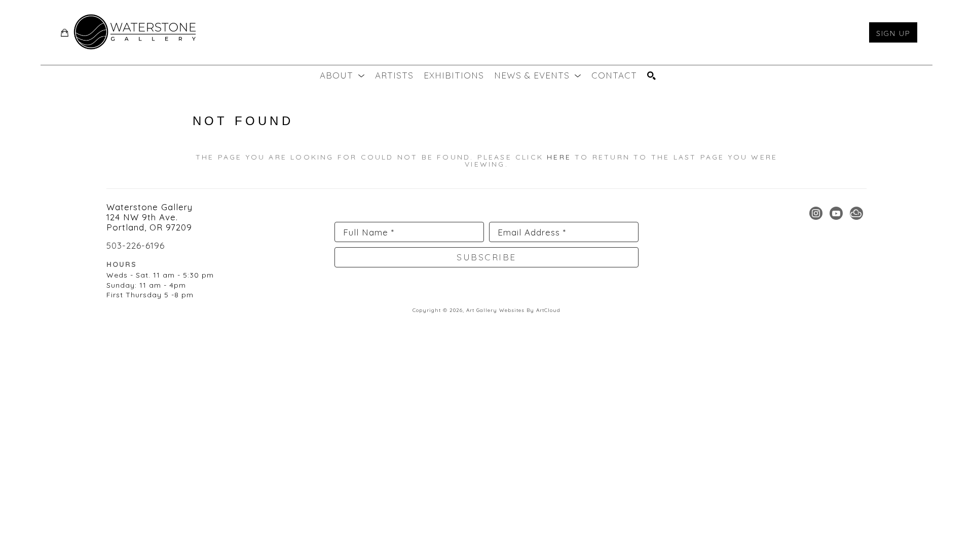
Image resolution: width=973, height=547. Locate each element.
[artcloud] (856, 213)
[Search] (651, 75)
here (559, 157)
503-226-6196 (135, 245)
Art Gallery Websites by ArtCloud (513, 310)
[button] (342, 75)
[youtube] (836, 213)
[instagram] (815, 213)
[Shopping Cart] (65, 32)
